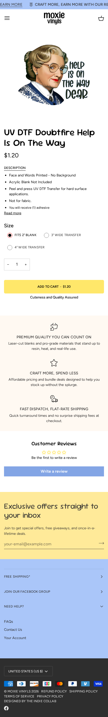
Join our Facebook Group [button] (27, 591)
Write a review (54, 471)
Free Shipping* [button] (17, 576)
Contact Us (13, 629)
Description (15, 168)
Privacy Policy (50, 696)
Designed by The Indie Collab (30, 701)
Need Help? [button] (14, 606)
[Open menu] (11, 18)
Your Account (15, 638)
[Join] (100, 543)
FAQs (8, 621)
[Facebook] (6, 708)
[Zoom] (13, 110)
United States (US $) (25, 671)
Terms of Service (19, 696)
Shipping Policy (83, 691)
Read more (12, 213)
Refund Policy (54, 691)
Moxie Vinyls (19, 691)
